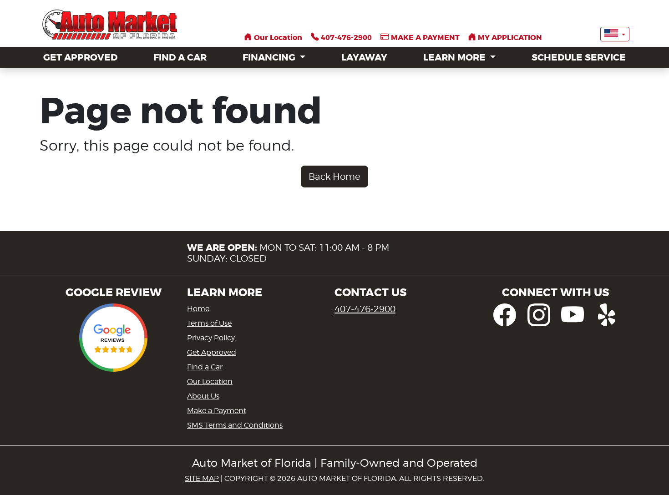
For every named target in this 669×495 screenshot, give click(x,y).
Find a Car (205, 367)
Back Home (334, 176)
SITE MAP (202, 478)
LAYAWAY (364, 57)
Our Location (210, 381)
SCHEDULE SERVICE (579, 57)
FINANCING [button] (270, 57)
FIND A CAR (180, 57)
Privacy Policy (211, 337)
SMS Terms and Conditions (235, 425)
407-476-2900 (364, 308)
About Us (203, 396)
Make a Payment (216, 410)
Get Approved (211, 352)
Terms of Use (209, 323)
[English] (614, 34)
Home (198, 308)
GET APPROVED (80, 57)
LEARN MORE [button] (455, 57)
